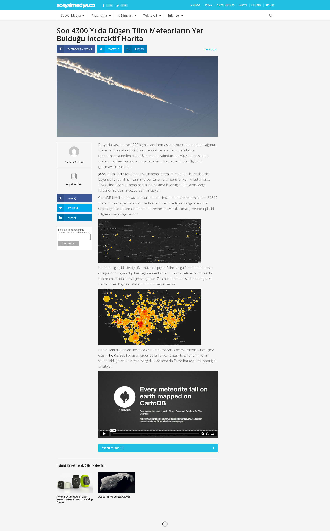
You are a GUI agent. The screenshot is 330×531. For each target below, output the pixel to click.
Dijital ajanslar (225, 5)
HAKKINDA (195, 5)
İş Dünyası (125, 15)
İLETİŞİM (270, 5)
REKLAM (208, 5)
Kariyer (243, 5)
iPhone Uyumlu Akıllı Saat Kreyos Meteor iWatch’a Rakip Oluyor (75, 499)
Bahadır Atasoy (74, 162)
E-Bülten (256, 5)
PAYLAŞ (80, 49)
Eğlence (173, 15)
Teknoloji (150, 15)
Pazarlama (99, 15)
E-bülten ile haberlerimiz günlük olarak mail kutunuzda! (74, 231)
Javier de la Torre (111, 174)
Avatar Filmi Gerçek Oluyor (114, 496)
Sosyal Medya (71, 15)
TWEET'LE (113, 49)
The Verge (115, 355)
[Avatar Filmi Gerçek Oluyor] (116, 482)
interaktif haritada (174, 174)
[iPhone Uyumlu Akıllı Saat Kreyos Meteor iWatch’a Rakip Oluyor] (75, 482)
